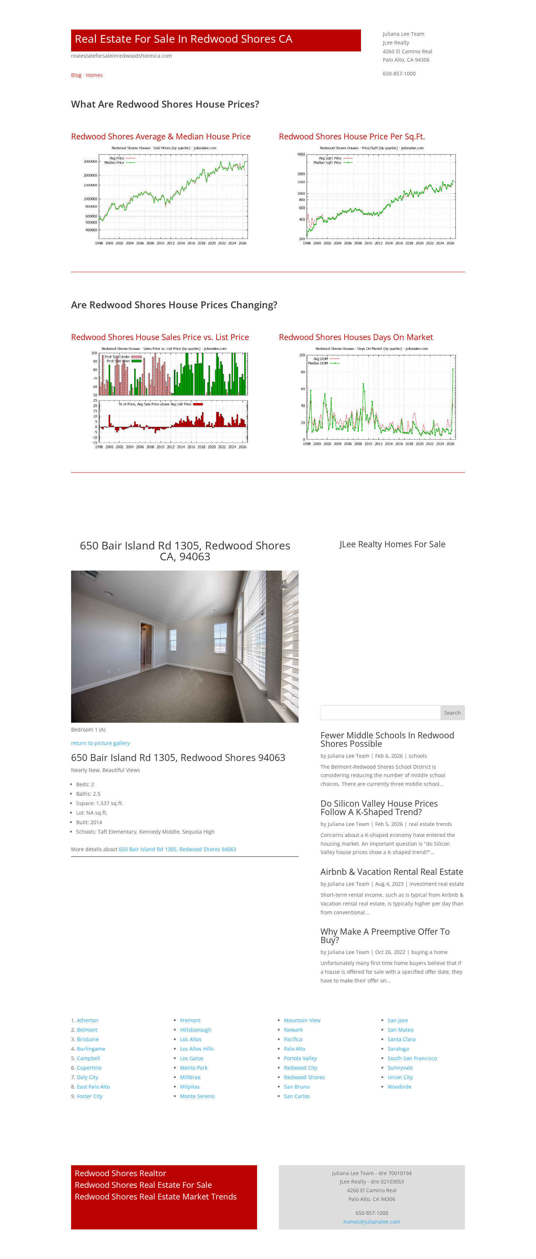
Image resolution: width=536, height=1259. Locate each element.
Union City (400, 1077)
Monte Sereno (197, 1096)
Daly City (87, 1077)
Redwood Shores (304, 1077)
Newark (293, 1029)
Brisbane (88, 1039)
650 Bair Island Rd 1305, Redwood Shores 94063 (177, 849)
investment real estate (436, 883)
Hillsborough (195, 1029)
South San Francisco (412, 1058)
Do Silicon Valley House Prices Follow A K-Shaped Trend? (379, 808)
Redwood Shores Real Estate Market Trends (156, 1196)
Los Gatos (191, 1058)
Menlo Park (193, 1067)
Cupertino (89, 1067)
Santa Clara (402, 1039)
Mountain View (302, 1020)
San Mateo (400, 1029)
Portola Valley (300, 1058)
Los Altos (191, 1039)
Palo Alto (294, 1048)
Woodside (400, 1086)
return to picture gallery (100, 742)
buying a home (429, 952)
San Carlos (297, 1096)
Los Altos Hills (197, 1048)
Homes (94, 75)
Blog (76, 75)
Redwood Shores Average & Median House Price (160, 136)
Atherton (87, 1020)
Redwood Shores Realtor (120, 1172)
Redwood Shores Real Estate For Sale (143, 1184)
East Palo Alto (93, 1086)
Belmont (87, 1029)
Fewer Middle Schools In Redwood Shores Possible (387, 739)
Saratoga (398, 1048)
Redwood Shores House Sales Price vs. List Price (160, 336)
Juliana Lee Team (348, 755)
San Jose (398, 1020)
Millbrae (190, 1077)
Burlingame (91, 1048)
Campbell (88, 1058)
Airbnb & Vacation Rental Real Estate (392, 871)
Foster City (89, 1096)
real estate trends (430, 823)
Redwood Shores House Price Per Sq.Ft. (352, 136)
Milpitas (190, 1086)
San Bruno (297, 1086)
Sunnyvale (400, 1067)
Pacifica (293, 1039)
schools (418, 755)
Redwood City (300, 1067)
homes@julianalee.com (371, 1221)
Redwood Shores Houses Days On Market (356, 336)
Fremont (190, 1020)
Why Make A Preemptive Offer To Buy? (385, 936)
